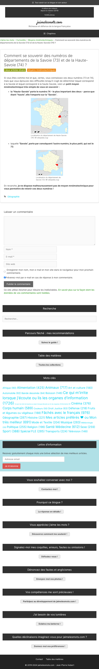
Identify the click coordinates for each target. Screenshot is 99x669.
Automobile (12, 393)
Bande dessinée (33, 393)
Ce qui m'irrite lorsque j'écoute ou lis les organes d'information (45, 397)
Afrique (9, 387)
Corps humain (18, 408)
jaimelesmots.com (49, 22)
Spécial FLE (32, 431)
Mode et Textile (46, 422)
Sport (11, 431)
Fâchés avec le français (66, 413)
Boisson (54, 393)
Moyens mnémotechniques (40, 40)
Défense (77, 408)
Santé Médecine (63, 427)
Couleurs (41, 408)
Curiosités (21, 40)
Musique (71, 422)
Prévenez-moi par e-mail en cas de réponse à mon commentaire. (39, 277)
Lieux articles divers (15, 70)
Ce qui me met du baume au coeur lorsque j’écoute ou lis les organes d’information (43, 404)
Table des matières (54, 659)
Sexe (87, 427)
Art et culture (80, 387)
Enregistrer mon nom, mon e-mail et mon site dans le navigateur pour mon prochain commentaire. (50, 271)
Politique (17, 427)
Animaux (56, 388)
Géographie (13, 196)
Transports (56, 431)
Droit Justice (58, 408)
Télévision (78, 431)
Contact (39, 659)
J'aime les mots (7, 40)
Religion (36, 427)
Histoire (36, 417)
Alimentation (31, 388)
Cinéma (81, 403)
